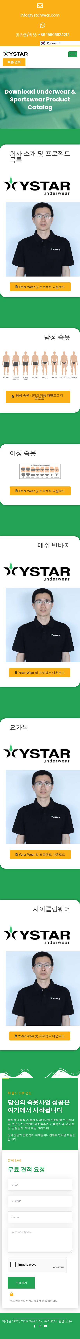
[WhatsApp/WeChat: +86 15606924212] (42, 25)
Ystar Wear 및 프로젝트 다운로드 (42, 287)
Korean (52, 43)
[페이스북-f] (34, 1326)
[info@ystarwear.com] (40, 6)
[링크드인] (40, 1326)
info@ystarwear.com (40, 15)
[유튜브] (45, 1326)
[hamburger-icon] (72, 54)
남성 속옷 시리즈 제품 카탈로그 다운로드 (39, 396)
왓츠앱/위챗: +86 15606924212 (42, 34)
